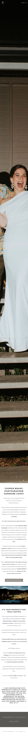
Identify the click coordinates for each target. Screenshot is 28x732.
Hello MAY (14, 721)
